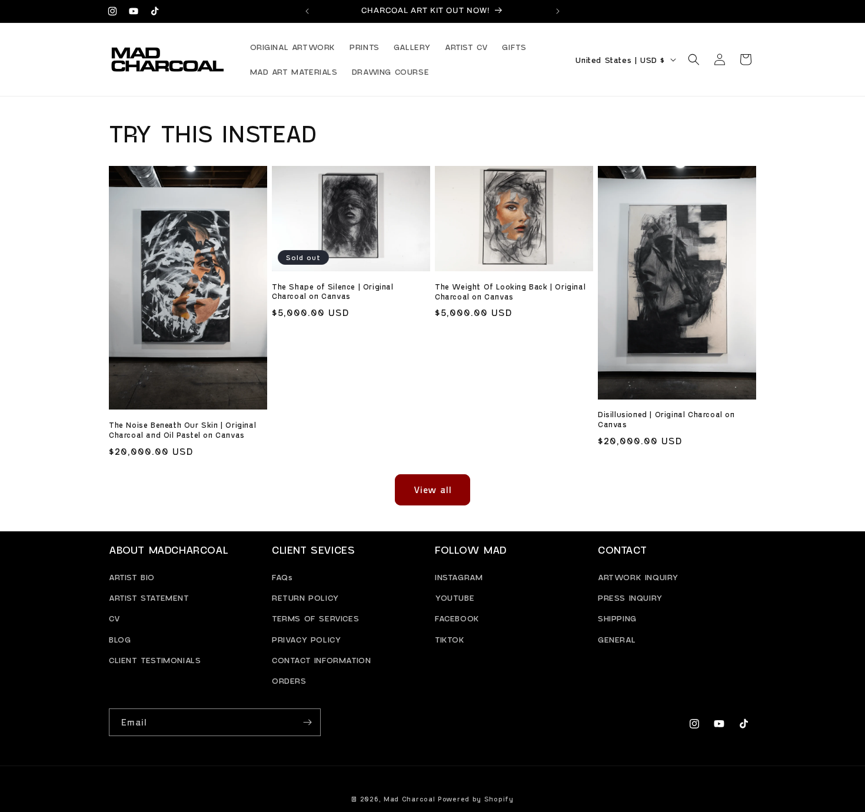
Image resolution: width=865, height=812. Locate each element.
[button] (694, 59)
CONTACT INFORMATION (321, 660)
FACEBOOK (457, 619)
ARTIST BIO (132, 577)
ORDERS (289, 680)
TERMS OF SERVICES (315, 619)
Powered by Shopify (476, 799)
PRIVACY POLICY (306, 639)
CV (114, 619)
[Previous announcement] (307, 11)
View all (433, 489)
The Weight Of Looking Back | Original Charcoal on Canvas (510, 291)
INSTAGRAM (459, 577)
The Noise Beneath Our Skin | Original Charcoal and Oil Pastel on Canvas (182, 430)
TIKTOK (450, 639)
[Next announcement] (558, 11)
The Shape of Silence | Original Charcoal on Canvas (333, 291)
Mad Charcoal (409, 799)
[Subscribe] (307, 722)
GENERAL (617, 639)
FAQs (282, 577)
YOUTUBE (454, 598)
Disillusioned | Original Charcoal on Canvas (666, 419)
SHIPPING (617, 619)
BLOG (120, 639)
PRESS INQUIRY (630, 598)
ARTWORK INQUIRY (638, 577)
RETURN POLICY (305, 598)
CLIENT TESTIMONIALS (155, 660)
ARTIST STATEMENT (149, 598)
